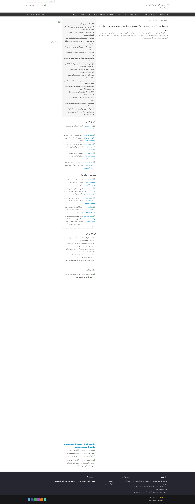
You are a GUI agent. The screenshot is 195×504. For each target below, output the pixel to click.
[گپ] (159, 1)
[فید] (167, 1)
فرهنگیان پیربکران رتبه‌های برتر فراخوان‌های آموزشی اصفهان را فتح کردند (73, 209)
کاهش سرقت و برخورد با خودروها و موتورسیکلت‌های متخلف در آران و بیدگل (73, 137)
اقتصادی (110, 14)
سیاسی (125, 14)
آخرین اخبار (153, 14)
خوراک (128, 481)
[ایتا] (162, 1)
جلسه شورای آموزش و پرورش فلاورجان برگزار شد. (79, 260)
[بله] (165, 1)
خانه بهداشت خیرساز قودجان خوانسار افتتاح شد (80, 109)
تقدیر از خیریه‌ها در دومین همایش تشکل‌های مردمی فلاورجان (150, 492)
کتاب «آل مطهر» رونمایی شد (86, 24)
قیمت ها (127, 484)
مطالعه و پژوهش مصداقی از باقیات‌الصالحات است (80, 38)
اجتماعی (143, 14)
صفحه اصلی (163, 14)
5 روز (76, 240)
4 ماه (78, 257)
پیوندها (96, 14)
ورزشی (118, 14)
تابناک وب (151, 497)
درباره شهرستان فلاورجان (82, 14)
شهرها (102, 14)
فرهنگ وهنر (134, 14)
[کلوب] (35, 499)
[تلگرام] (154, 1)
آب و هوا (110, 481)
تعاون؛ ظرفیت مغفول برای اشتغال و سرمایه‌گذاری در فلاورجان (74, 182)
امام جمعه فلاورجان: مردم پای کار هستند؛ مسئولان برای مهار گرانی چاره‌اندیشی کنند (73, 191)
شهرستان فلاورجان (88, 175)
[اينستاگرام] (156, 1)
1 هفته (73, 246)
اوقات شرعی (109, 484)
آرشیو (163, 477)
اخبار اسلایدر (90, 270)
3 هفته (78, 251)
